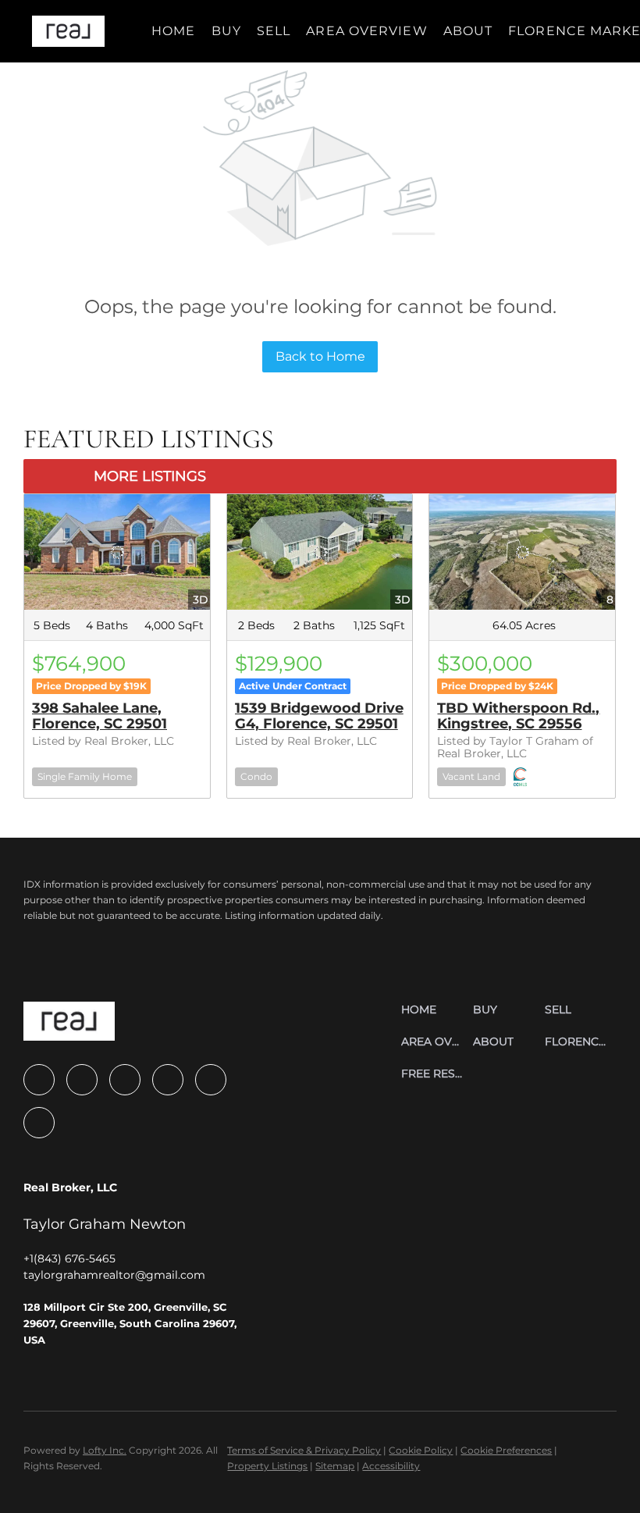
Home (173, 30)
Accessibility (391, 1466)
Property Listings (267, 1466)
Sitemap (334, 1466)
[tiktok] (210, 1079)
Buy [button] (226, 30)
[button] (68, 31)
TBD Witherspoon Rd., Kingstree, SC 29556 (518, 716)
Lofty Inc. (104, 1450)
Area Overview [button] (366, 30)
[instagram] (124, 1079)
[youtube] (167, 1079)
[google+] (39, 1122)
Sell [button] (273, 30)
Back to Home (320, 356)
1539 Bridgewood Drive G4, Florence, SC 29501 (319, 716)
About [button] (468, 30)
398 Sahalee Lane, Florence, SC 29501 (99, 716)
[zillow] (82, 1079)
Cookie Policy (421, 1450)
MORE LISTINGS (150, 476)
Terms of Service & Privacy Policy (304, 1450)
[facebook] (39, 1079)
